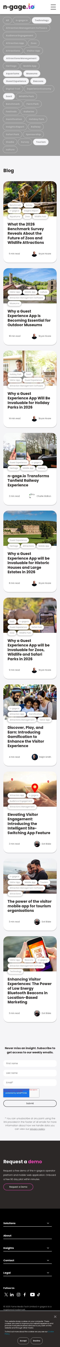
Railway (36, 126)
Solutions (9, 1223)
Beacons (38, 81)
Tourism (41, 142)
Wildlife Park (26, 96)
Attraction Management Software (26, 28)
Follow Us (8, 1288)
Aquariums (12, 73)
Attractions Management (21, 58)
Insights (8, 1248)
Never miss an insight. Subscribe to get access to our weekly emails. (30, 1050)
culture (10, 149)
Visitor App (33, 50)
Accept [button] (23, 1341)
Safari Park (12, 134)
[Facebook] (26, 1296)
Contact (8, 1260)
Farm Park (33, 104)
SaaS (9, 96)
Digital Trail (13, 88)
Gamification (14, 119)
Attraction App (15, 43)
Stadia (10, 142)
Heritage (11, 66)
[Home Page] (19, 7)
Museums (31, 73)
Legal (7, 1272)
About (7, 1235)
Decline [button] (36, 1341)
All (7, 20)
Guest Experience (16, 81)
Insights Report (15, 126)
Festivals (11, 111)
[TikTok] (40, 1296)
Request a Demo (18, 1186)
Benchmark (13, 104)
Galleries (28, 111)
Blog (8, 170)
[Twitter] (6, 1296)
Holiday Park (36, 119)
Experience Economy (39, 88)
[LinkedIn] (13, 1296)
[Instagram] (20, 1296)
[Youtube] (33, 1296)
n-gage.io (22, 20)
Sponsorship (33, 134)
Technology (42, 20)
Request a (22, 1162)
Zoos (33, 43)
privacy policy (37, 1129)
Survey (25, 142)
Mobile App (29, 66)
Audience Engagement (19, 35)
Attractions (13, 50)
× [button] (54, 1316)
